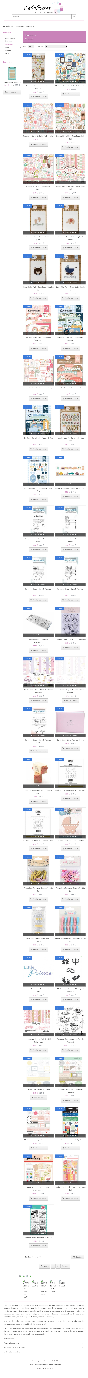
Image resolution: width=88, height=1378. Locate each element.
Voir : (25, 46)
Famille (8, 51)
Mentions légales (41, 1364)
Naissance (9, 44)
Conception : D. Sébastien (45, 1368)
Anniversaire (10, 38)
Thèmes (10, 26)
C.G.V (31, 1364)
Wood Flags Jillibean (12, 82)
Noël (7, 48)
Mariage (8, 41)
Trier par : (41, 46)
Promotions (7, 62)
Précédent (45, 1266)
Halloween (9, 54)
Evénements (19, 26)
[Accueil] (4, 26)
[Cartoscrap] (44, 2)
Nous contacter (55, 1364)
